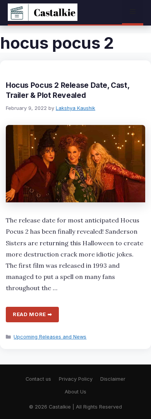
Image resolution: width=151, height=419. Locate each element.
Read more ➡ (32, 314)
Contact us (38, 379)
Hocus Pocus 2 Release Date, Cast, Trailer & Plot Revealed (67, 90)
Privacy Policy (76, 379)
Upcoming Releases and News (50, 337)
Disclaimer (112, 379)
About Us (75, 392)
